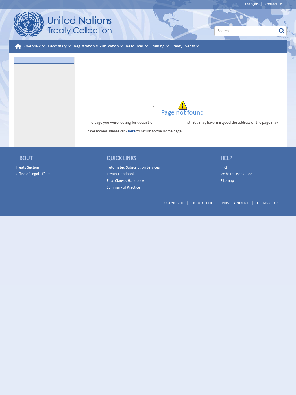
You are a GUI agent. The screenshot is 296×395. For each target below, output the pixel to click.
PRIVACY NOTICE (235, 203)
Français (251, 4)
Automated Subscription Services (133, 167)
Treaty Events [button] (184, 46)
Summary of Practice (123, 187)
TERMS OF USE (268, 203)
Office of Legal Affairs (33, 174)
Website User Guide (236, 174)
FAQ (224, 167)
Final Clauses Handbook (125, 181)
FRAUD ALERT (202, 203)
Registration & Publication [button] (97, 46)
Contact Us (273, 4)
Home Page (63, 24)
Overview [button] (33, 46)
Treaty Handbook (120, 174)
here (132, 131)
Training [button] (158, 46)
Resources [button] (135, 46)
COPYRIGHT (174, 203)
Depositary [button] (58, 46)
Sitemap (227, 181)
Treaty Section (27, 167)
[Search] (282, 31)
